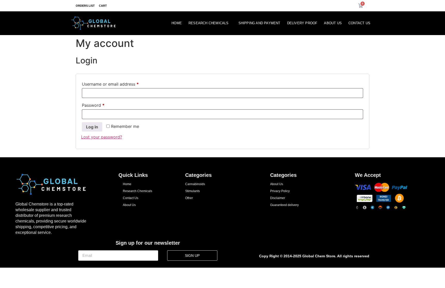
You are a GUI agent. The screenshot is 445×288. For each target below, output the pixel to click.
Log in (92, 126)
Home (177, 23)
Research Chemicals (209, 23)
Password (102, 104)
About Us (333, 23)
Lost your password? (101, 136)
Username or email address (119, 83)
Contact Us (359, 23)
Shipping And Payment (259, 23)
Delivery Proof (302, 23)
